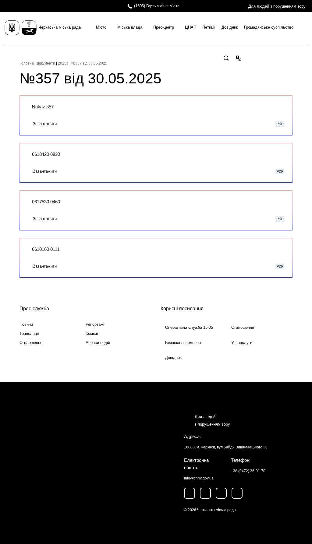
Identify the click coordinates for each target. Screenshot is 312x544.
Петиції (208, 27)
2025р (63, 63)
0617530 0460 (46, 201)
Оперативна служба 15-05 (189, 327)
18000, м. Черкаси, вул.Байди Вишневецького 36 (226, 447)
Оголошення (31, 342)
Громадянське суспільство (268, 27)
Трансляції (29, 333)
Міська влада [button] (129, 27)
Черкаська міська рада (59, 27)
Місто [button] (101, 27)
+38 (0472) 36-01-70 (248, 471)
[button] (226, 58)
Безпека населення (183, 342)
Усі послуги (241, 342)
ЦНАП (190, 27)
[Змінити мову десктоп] (238, 58)
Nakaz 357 (43, 106)
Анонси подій (98, 342)
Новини (26, 324)
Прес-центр (163, 27)
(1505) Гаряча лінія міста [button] (156, 6)
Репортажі (95, 324)
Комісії (92, 333)
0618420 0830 (46, 154)
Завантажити (45, 123)
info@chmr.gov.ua (199, 478)
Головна (27, 63)
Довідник (230, 27)
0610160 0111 (45, 249)
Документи (46, 63)
